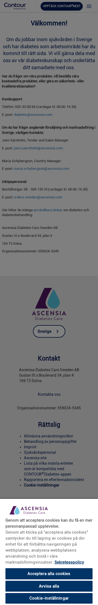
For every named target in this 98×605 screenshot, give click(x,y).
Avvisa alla (49, 586)
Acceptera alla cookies (48, 573)
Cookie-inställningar (49, 598)
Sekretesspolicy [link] (69, 562)
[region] (49, 551)
